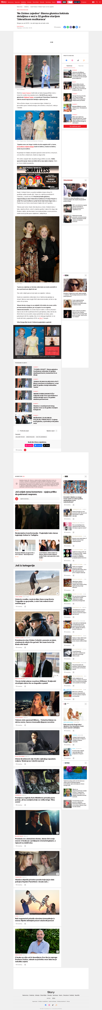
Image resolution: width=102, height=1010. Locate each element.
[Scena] (53, 998)
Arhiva (68, 1001)
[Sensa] (48, 998)
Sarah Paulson (26, 93)
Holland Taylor (29, 97)
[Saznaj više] (85, 180)
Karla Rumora (20, 26)
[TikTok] (78, 60)
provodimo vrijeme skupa (25, 146)
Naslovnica (19, 6)
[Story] (4, 2)
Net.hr (16, 530)
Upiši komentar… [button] (24, 499)
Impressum (34, 1001)
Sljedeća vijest (51, 430)
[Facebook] (66, 60)
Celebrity (26, 6)
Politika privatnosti (61, 1001)
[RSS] (84, 60)
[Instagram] (72, 60)
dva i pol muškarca (41, 436)
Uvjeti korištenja (52, 1001)
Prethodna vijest (24, 430)
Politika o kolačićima (43, 1001)
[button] (57, 27)
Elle (40, 318)
